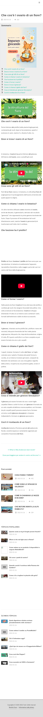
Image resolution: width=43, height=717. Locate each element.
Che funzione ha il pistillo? (13, 79)
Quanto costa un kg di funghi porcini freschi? (25, 531)
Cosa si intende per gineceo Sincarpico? (18, 90)
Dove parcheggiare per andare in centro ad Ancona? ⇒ (21, 455)
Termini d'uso (13, 707)
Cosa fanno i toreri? (24, 475)
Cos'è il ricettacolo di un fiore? (14, 92)
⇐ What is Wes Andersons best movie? (21, 450)
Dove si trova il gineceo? (12, 85)
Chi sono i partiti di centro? (18, 557)
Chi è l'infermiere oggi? (17, 638)
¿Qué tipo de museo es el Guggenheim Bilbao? (25, 646)
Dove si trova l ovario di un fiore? (15, 72)
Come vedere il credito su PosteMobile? (22, 630)
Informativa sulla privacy (26, 707)
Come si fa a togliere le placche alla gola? (23, 575)
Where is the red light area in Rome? (21, 539)
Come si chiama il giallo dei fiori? (15, 87)
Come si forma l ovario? (12, 82)
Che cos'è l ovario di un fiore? (14, 69)
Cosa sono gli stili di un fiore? (14, 74)
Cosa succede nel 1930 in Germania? (21, 662)
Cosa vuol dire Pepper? (17, 654)
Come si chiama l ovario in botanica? (17, 77)
